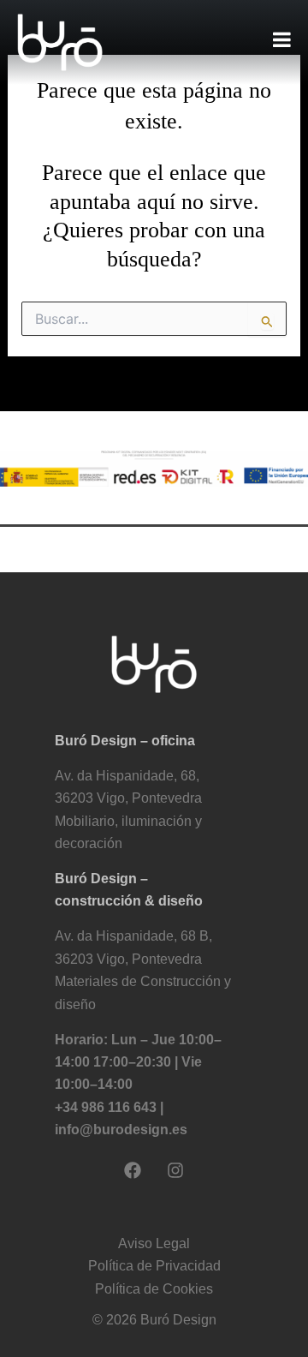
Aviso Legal (154, 1243)
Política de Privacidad (154, 1265)
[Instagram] (175, 1170)
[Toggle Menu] (282, 39)
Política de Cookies (154, 1289)
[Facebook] (132, 1170)
